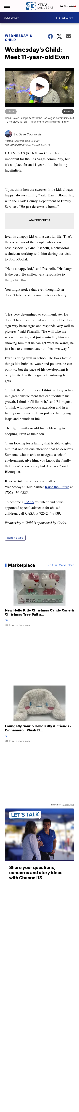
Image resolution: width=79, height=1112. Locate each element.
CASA (29, 501)
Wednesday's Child (18, 38)
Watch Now (67, 6)
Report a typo (15, 537)
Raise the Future (57, 486)
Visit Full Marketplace (61, 565)
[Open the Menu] (7, 6)
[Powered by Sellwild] (68, 804)
